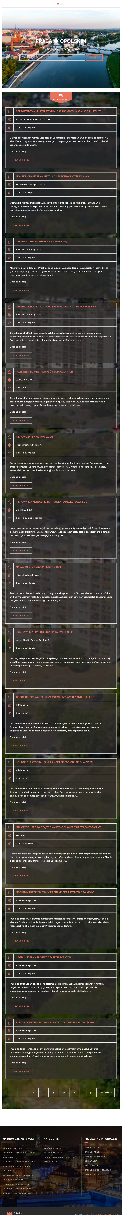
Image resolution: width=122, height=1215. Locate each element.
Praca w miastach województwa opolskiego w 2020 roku (19, 1152)
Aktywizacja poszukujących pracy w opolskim (18, 1177)
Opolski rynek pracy (96, 1157)
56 (91, 1092)
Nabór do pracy (52, 1148)
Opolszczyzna (93, 1148)
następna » (105, 1092)
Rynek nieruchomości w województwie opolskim (17, 1186)
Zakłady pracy (92, 1152)
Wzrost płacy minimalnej (17, 1193)
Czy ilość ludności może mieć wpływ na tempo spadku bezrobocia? (19, 1166)
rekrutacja (91, 1161)
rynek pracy (50, 1162)
